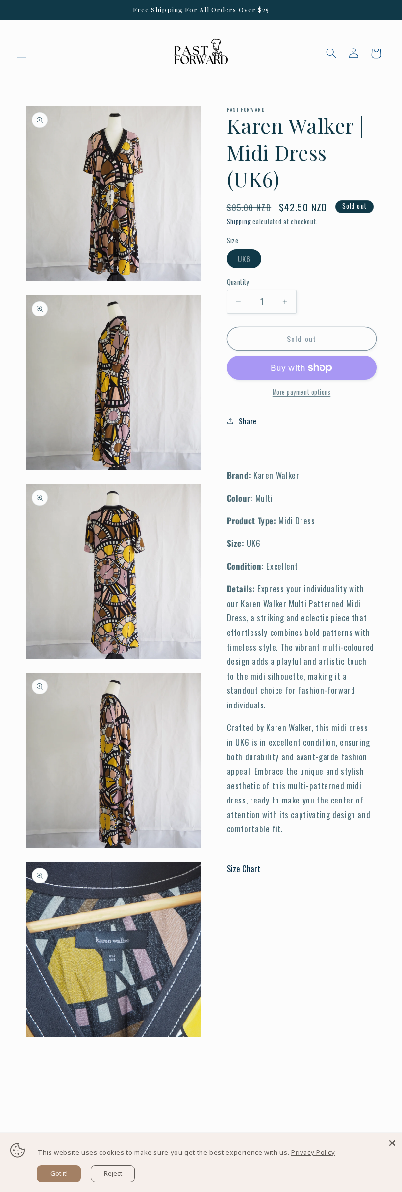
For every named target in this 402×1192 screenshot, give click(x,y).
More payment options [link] (302, 392)
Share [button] (248, 420)
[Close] (392, 1143)
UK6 (249, 260)
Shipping (239, 221)
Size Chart (243, 868)
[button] (21, 53)
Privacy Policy (313, 1152)
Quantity (238, 282)
